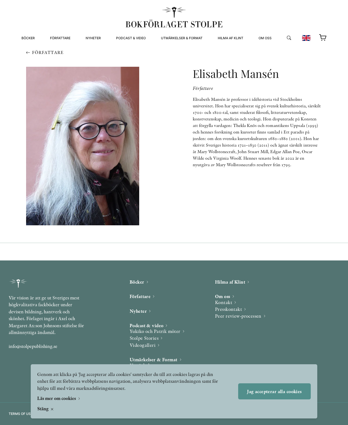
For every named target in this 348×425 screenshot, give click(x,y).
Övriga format (175, 55)
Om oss (265, 38)
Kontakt (223, 302)
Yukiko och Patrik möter (155, 331)
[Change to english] (306, 38)
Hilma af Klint (230, 38)
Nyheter (93, 38)
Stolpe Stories (144, 338)
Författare (60, 38)
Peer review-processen (281, 62)
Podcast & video (131, 38)
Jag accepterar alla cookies (274, 391)
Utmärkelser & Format (182, 38)
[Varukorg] (323, 38)
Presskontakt (228, 309)
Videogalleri (128, 62)
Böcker (28, 38)
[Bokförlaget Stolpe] (174, 17)
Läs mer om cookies (57, 398)
